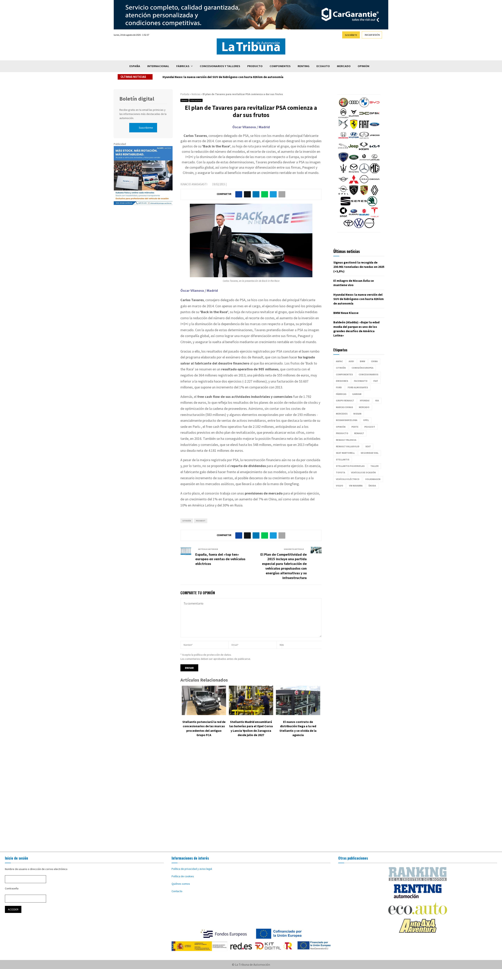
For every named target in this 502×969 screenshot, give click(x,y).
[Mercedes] (364, 172)
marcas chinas (344, 407)
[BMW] (364, 106)
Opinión (363, 66)
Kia (377, 400)
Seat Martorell (345, 452)
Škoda (372, 485)
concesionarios (368, 374)
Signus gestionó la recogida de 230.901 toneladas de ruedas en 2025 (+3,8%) (358, 266)
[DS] (343, 128)
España (134, 66)
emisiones (342, 380)
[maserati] (343, 172)
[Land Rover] (354, 161)
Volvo (339, 485)
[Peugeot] (354, 194)
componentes (344, 374)
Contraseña (11, 888)
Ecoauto (323, 66)
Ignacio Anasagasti (193, 184)
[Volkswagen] (359, 227)
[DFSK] (374, 117)
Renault (359, 433)
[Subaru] (354, 216)
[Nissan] (364, 183)
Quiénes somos (181, 883)
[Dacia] (364, 117)
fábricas (341, 394)
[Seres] (359, 205)
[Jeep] (353, 150)
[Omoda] (374, 183)
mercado (364, 407)
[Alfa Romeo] (343, 106)
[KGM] (364, 150)
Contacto (177, 891)
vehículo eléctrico (347, 479)
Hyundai (364, 400)
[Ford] (374, 128)
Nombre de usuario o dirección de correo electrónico (36, 869)
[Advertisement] (251, 797)
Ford (339, 387)
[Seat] (345, 205)
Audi (351, 361)
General (184, 100)
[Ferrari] (354, 128)
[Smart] (343, 216)
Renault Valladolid (347, 446)
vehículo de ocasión (363, 472)
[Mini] (343, 183)
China (374, 361)
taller (374, 466)
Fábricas (182, 66)
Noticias (196, 94)
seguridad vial (369, 452)
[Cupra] (354, 117)
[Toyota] (348, 227)
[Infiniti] (364, 139)
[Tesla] (374, 216)
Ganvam (356, 394)
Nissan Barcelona (346, 420)
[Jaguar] (343, 150)
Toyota (340, 472)
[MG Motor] (374, 172)
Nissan (357, 413)
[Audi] (354, 106)
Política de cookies (183, 876)
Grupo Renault (345, 400)
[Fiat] (364, 128)
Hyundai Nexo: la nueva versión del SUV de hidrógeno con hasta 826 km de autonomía (223, 77)
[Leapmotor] (364, 161)
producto (342, 433)
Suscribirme (146, 127)
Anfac (339, 361)
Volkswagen (372, 479)
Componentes (280, 66)
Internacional (158, 66)
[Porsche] (364, 194)
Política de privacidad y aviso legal (192, 869)
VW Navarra (356, 485)
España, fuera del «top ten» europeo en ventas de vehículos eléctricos (220, 559)
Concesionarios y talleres (220, 66)
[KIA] (374, 150)
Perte (354, 426)
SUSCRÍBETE (351, 35)
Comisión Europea (362, 367)
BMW (362, 361)
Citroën (186, 520)
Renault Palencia (346, 439)
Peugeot (200, 520)
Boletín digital (136, 98)
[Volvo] (369, 227)
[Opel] (343, 194)
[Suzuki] (364, 216)
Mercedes (341, 413)
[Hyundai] (354, 139)
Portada (184, 94)
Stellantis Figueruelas (350, 466)
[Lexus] (374, 161)
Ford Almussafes (358, 387)
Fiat (375, 380)
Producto (255, 66)
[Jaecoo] (374, 139)
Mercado (344, 66)
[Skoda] (372, 205)
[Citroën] (343, 117)
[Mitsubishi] (354, 183)
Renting (303, 66)
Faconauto (360, 380)
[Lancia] (343, 161)
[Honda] (343, 139)
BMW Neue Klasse (345, 313)
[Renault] (374, 194)
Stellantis (342, 459)
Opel (366, 420)
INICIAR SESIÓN (372, 34)
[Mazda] (354, 172)
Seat (368, 446)
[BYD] (374, 106)
